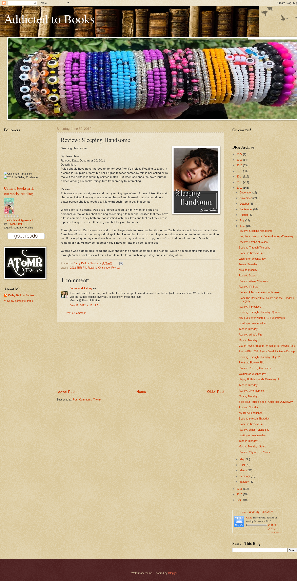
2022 (240, 154)
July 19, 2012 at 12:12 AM (85, 305)
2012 (240, 187)
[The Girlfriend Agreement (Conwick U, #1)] (9, 212)
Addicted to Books (49, 19)
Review (115, 267)
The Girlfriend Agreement (18, 220)
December (246, 192)
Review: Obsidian (249, 407)
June (243, 226)
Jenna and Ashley (81, 288)
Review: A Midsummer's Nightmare (259, 292)
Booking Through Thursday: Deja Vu (260, 357)
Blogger (172, 573)
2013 (240, 182)
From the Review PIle (251, 362)
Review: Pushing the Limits (255, 368)
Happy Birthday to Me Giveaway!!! (259, 379)
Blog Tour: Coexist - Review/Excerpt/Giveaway (266, 236)
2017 (240, 159)
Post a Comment (76, 312)
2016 (240, 165)
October (245, 203)
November (246, 198)
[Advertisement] (140, 355)
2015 (240, 171)
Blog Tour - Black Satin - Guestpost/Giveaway (266, 401)
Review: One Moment (251, 390)
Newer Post (66, 392)
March (244, 470)
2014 (240, 176)
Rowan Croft (15, 223)
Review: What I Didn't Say (254, 429)
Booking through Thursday (254, 418)
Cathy (249, 517)
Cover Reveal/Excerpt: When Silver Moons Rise (267, 345)
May (242, 459)
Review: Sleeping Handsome (255, 230)
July (242, 220)
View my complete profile (19, 300)
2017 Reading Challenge (257, 511)
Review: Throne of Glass (253, 241)
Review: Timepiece (250, 306)
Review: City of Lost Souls (254, 452)
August (244, 214)
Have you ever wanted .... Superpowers (262, 317)
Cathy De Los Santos (21, 295)
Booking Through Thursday (254, 247)
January (245, 481)
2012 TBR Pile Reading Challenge (90, 267)
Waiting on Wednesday (252, 258)
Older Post (215, 392)
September (246, 209)
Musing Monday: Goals (252, 446)
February (245, 476)
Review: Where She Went (254, 281)
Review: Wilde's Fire (250, 334)
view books (276, 532)
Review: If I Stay (248, 286)
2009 (240, 499)
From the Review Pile (251, 253)
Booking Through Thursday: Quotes (259, 312)
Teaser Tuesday (248, 264)
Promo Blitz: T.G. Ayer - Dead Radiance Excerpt (267, 351)
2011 (240, 488)
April (243, 464)
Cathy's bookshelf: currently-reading (19, 190)
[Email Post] (121, 263)
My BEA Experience (250, 412)
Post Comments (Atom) (87, 399)
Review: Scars (247, 275)
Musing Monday (248, 269)
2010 (240, 494)
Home (141, 392)
